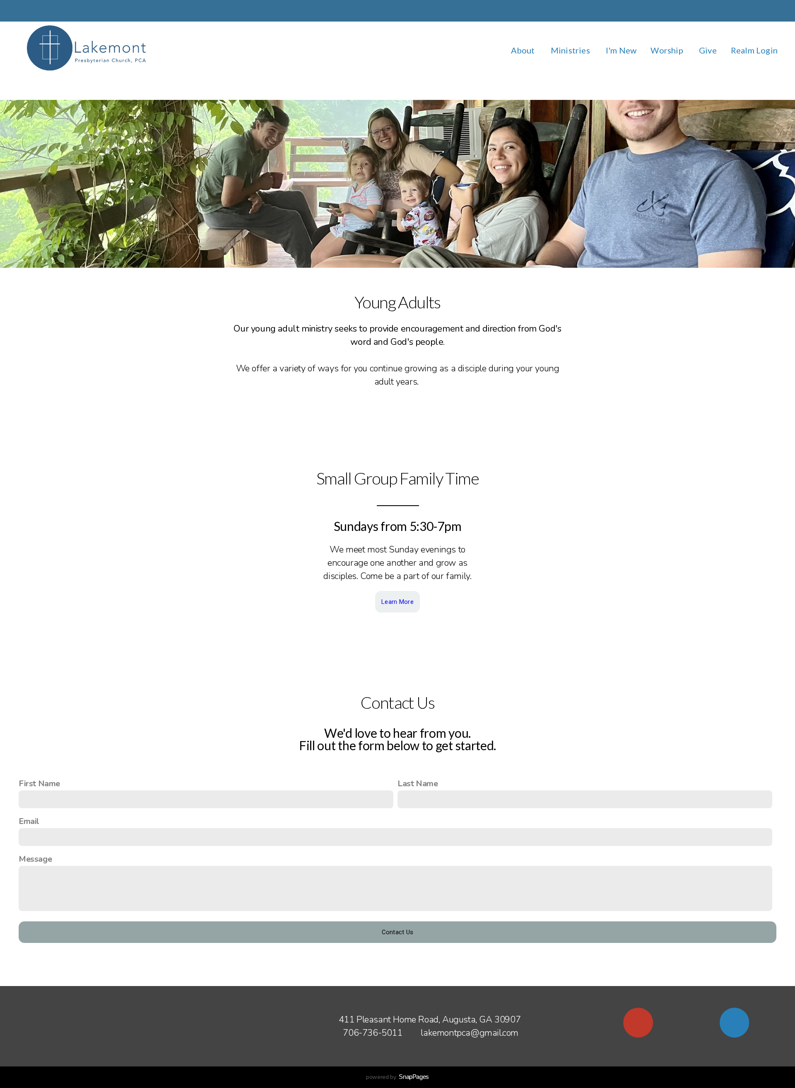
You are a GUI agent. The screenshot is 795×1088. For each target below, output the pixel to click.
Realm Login (754, 50)
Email (29, 821)
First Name (39, 783)
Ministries (571, 50)
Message (35, 859)
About (524, 50)
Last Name (418, 783)
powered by (397, 1077)
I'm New (621, 50)
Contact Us (398, 932)
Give (708, 50)
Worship (667, 50)
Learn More (397, 602)
